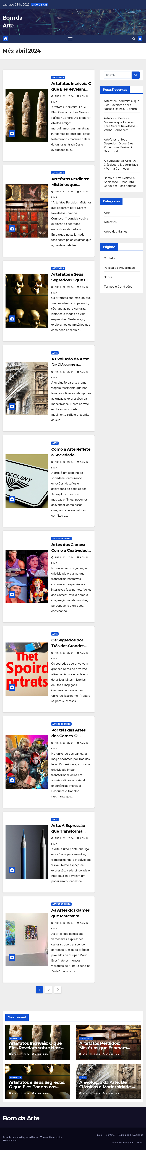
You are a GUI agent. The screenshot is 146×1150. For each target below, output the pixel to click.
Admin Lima (42, 1054)
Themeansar (10, 1140)
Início (100, 1134)
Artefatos (58, 77)
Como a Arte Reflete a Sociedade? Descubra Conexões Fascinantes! (120, 182)
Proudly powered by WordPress (21, 1137)
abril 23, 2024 (64, 96)
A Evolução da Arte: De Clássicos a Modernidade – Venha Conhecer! (121, 164)
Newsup (53, 1137)
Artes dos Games (61, 538)
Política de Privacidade (119, 267)
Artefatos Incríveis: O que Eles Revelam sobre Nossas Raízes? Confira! (121, 105)
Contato (109, 258)
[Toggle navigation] (70, 39)
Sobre (108, 277)
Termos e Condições (118, 286)
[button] (133, 38)
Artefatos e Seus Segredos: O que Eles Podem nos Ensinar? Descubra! (37, 1087)
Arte (55, 353)
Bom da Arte (21, 1118)
